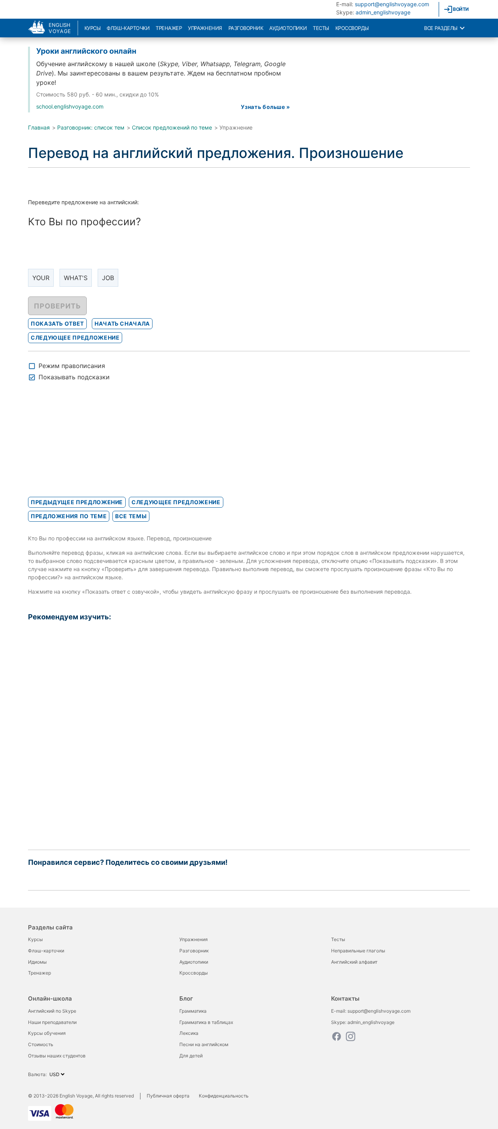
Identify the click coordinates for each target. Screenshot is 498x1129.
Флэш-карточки (128, 28)
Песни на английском (203, 1044)
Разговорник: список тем (90, 127)
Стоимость (40, 1044)
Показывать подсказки (74, 377)
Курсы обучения (47, 1033)
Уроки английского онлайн (86, 51)
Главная (39, 127)
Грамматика (193, 1011)
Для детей (191, 1056)
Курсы (92, 28)
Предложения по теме (69, 516)
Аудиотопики (288, 28)
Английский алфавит (354, 962)
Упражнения (205, 28)
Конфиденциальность (224, 1096)
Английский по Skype (52, 1011)
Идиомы (37, 962)
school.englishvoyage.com (69, 106)
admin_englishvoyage (383, 12)
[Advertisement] (86, 445)
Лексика (188, 1033)
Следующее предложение (176, 502)
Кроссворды (352, 28)
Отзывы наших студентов (57, 1056)
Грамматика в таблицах (206, 1022)
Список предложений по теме (172, 127)
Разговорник (245, 28)
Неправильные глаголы (358, 951)
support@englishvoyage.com (392, 4)
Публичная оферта (168, 1096)
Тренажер (169, 28)
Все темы (131, 516)
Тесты (321, 28)
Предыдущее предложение (77, 502)
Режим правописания (72, 366)
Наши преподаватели (52, 1022)
